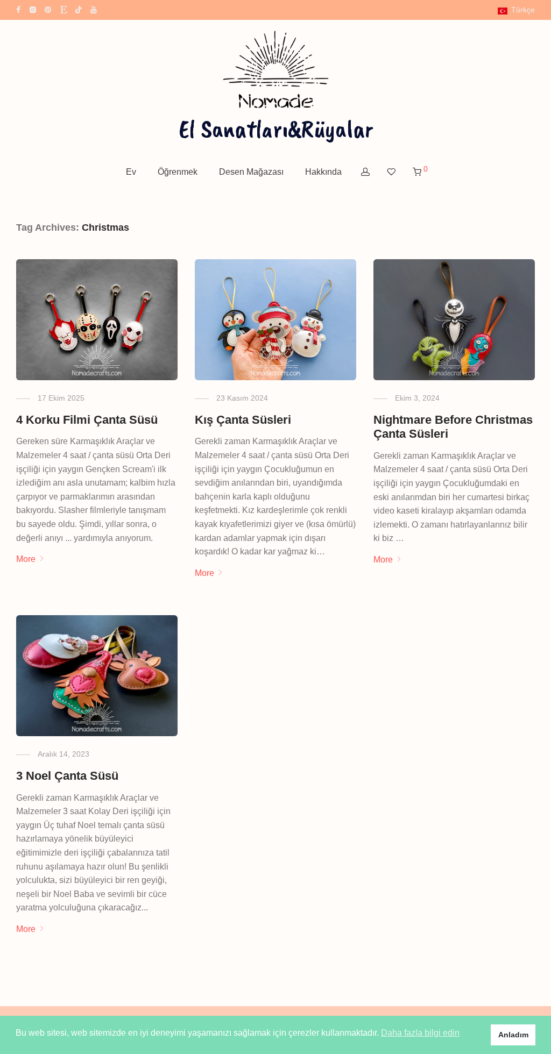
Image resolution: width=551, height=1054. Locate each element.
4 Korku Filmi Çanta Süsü (87, 419)
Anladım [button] (513, 1034)
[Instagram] (33, 9)
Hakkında (323, 171)
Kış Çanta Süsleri (243, 419)
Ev (131, 171)
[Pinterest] (48, 9)
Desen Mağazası (251, 171)
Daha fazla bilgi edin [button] (420, 1032)
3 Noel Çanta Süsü (67, 775)
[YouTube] (94, 9)
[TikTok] (78, 9)
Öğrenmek (177, 171)
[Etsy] (63, 9)
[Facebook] (18, 9)
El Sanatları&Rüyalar (276, 128)
